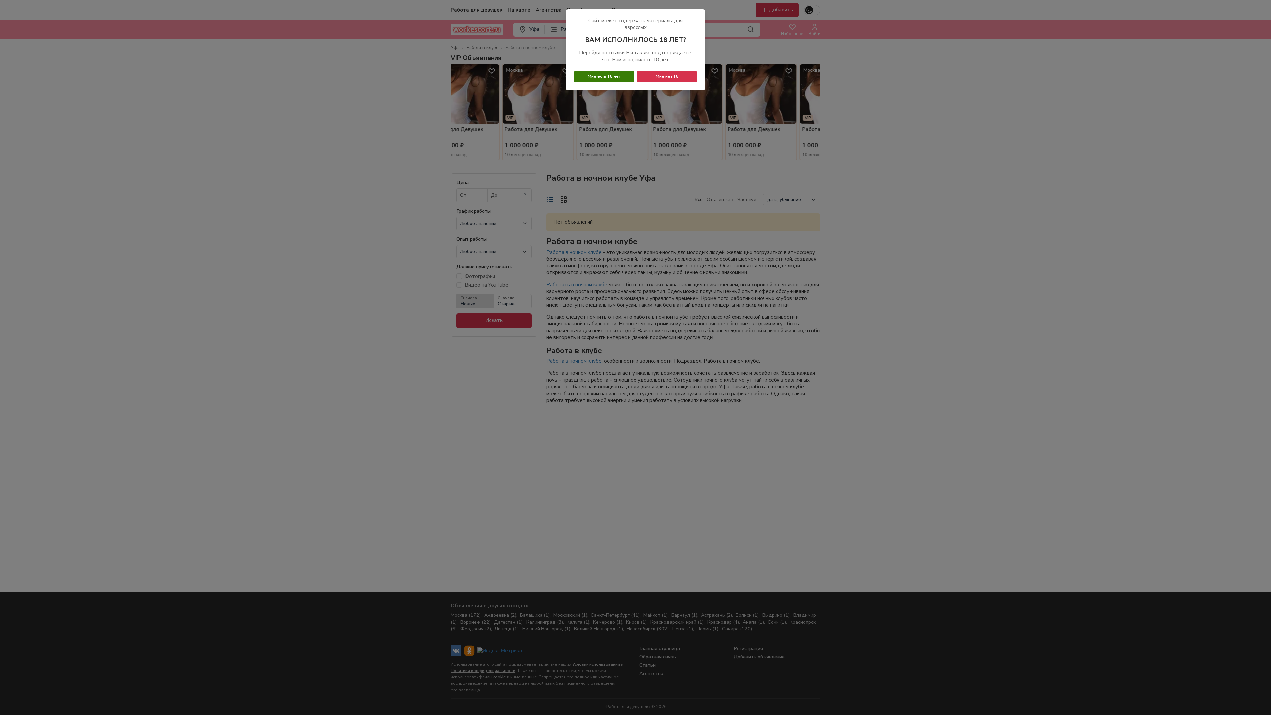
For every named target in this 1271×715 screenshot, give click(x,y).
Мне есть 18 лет (604, 76)
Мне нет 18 (667, 76)
